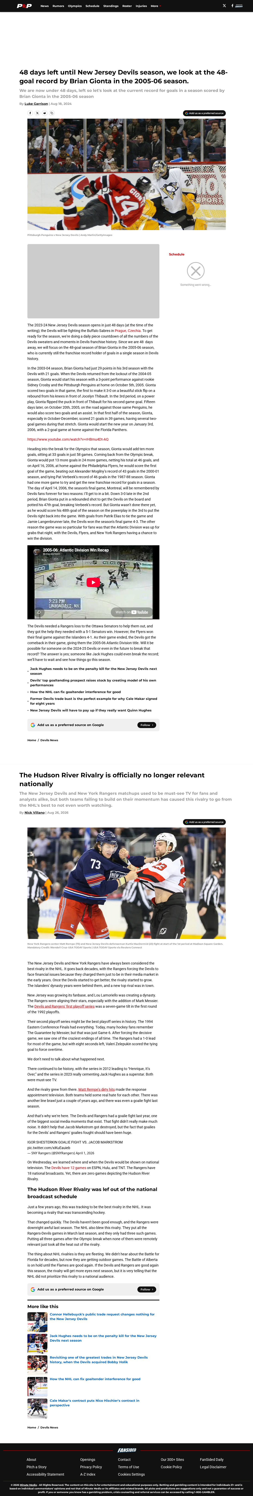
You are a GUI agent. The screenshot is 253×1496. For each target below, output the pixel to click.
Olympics (75, 6)
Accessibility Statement (45, 1474)
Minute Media (28, 1484)
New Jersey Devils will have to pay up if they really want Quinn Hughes (91, 710)
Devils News (49, 740)
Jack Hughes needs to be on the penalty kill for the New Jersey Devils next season (93, 671)
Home (31, 740)
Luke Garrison (36, 104)
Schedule (92, 6)
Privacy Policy (91, 1467)
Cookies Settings (131, 1474)
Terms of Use (128, 1467)
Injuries (141, 6)
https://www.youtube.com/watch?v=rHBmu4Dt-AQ (67, 439)
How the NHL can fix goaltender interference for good (75, 692)
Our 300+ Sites (172, 1459)
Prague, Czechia (128, 331)
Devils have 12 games (68, 1168)
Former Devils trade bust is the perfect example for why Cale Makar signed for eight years (93, 701)
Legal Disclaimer (213, 1467)
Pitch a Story (37, 1467)
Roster (127, 6)
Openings (87, 1459)
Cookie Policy (171, 1467)
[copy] (52, 113)
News (45, 6)
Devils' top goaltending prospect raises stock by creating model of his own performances (93, 682)
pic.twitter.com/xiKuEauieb (48, 1148)
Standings (110, 6)
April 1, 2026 (85, 1153)
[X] (224, 5)
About (31, 1459)
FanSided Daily (212, 1459)
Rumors (58, 6)
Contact (124, 1459)
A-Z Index (87, 1474)
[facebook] (232, 5)
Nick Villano (35, 813)
